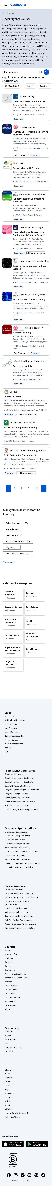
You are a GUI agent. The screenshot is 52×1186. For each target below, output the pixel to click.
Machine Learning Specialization (18, 859)
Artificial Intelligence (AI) (15, 720)
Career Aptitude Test (14, 889)
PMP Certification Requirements (18, 920)
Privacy (8, 1085)
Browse (10, 13)
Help (7, 1089)
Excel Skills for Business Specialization (21, 851)
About (7, 950)
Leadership (9, 958)
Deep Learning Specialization (17, 847)
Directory (9, 1105)
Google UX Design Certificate (17, 793)
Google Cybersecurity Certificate (19, 778)
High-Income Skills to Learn (16, 912)
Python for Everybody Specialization (20, 867)
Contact (8, 1097)
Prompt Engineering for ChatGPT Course (22, 863)
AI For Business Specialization (17, 835)
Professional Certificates (15, 974)
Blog (7, 1043)
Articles (8, 1101)
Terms (7, 1081)
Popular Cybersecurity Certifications (20, 924)
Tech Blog (9, 1051)
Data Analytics (11, 728)
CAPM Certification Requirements (19, 893)
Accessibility (10, 1093)
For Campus (10, 993)
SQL (6, 751)
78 (37, 488)
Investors (9, 1077)
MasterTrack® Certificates (16, 977)
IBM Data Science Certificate (17, 805)
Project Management (14, 743)
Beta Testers (10, 1039)
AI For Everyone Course (15, 839)
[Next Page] (43, 488)
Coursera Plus (11, 970)
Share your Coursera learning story (20, 928)
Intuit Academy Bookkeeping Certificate (22, 809)
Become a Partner (12, 997)
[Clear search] (40, 72)
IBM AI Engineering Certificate (17, 797)
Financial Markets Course (15, 855)
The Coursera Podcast (14, 1047)
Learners (8, 1031)
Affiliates (8, 1109)
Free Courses (10, 1005)
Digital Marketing (12, 732)
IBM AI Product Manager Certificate (20, 801)
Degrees (8, 981)
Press (7, 1073)
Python (8, 747)
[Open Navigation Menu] (5, 4)
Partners (8, 1035)
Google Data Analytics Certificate (19, 782)
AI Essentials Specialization (16, 831)
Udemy (8, 1009)
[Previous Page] (8, 488)
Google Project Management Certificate (22, 789)
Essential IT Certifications (16, 908)
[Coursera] (18, 4)
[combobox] (19, 72)
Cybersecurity (11, 724)
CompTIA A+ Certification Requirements (22, 897)
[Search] (46, 72)
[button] (10, 562)
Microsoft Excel (11, 740)
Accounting (9, 716)
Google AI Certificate (14, 774)
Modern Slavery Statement (16, 1113)
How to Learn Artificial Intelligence (19, 916)
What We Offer (11, 954)
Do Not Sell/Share (12, 1117)
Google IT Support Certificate (17, 786)
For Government (12, 989)
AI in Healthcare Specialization (17, 843)
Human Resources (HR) (14, 736)
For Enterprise (11, 985)
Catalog (8, 966)
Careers (8, 962)
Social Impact (10, 1001)
